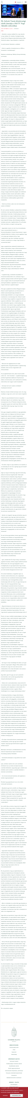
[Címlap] (7, 2)
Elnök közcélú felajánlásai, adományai (14, 1070)
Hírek (14, 1049)
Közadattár (14, 1075)
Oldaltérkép (14, 1054)
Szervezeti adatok (14, 1061)
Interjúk (16, 28)
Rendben (5, 1095)
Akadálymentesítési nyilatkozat (14, 1077)
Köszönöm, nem (16, 1095)
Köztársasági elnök (14, 1047)
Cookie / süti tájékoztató (13, 1092)
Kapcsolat (14, 1052)
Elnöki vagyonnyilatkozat (14, 1068)
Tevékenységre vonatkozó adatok (14, 1063)
